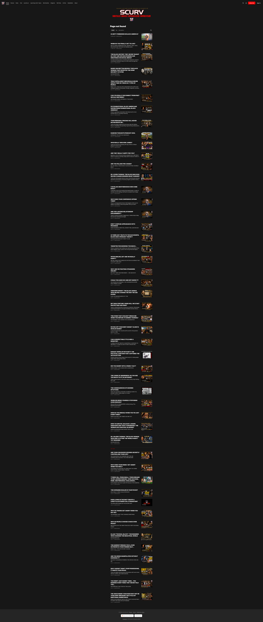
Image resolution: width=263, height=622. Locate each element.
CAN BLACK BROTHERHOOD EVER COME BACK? (124, 187)
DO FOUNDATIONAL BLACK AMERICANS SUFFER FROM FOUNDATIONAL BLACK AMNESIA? (124, 108)
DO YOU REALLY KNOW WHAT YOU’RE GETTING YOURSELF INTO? (124, 166)
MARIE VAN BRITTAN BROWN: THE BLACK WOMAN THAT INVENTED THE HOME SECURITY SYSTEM (124, 70)
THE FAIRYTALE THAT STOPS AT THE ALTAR (121, 586)
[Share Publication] (246, 3)
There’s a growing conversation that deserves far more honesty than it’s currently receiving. (123, 112)
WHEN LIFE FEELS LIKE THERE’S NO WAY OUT (121, 416)
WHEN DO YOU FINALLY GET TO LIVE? (123, 43)
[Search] (243, 3)
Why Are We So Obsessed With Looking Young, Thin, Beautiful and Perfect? (123, 404)
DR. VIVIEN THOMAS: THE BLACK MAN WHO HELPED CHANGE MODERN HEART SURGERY (125, 175)
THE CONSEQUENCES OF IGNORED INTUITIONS (122, 389)
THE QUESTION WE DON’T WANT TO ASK (120, 238)
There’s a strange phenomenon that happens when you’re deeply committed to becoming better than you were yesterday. (124, 203)
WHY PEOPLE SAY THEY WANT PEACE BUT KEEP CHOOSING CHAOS (125, 526)
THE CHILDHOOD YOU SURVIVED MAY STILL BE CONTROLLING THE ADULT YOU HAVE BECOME (122, 456)
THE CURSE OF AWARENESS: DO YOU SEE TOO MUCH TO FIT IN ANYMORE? (124, 376)
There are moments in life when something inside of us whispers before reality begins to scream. (124, 392)
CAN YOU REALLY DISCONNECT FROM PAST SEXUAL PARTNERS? (125, 96)
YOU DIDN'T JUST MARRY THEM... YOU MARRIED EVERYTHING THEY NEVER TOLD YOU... (125, 582)
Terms (134, 612)
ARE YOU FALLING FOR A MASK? (121, 164)
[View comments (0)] (121, 38)
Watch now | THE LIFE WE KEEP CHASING (120, 549)
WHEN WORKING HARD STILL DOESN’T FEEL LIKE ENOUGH (125, 227)
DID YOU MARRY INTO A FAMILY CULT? (123, 366)
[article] (131, 37)
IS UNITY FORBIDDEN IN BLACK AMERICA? (124, 34)
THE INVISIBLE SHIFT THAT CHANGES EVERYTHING (123, 514)
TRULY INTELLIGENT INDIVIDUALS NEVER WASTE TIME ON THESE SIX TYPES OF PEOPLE (124, 83)
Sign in (259, 3)
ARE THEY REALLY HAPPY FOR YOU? (123, 153)
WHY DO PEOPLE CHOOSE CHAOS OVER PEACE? (124, 522)
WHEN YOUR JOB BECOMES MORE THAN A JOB (122, 429)
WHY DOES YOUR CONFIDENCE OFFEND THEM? (124, 200)
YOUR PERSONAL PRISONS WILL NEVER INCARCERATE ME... (124, 121)
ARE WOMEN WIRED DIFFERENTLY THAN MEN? (122, 99)
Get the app (138, 615)
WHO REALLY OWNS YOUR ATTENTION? (120, 492)
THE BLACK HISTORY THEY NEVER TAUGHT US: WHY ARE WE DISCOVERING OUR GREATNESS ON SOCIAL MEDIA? (125, 56)
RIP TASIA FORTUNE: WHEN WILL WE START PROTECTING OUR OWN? (125, 304)
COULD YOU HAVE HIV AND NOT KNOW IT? (124, 280)
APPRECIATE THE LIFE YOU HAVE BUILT (120, 135)
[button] (7, 3)
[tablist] (118, 30)
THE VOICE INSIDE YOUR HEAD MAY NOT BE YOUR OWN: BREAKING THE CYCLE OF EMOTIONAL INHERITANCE (125, 595)
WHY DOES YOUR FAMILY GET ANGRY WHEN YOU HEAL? (123, 465)
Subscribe (251, 3)
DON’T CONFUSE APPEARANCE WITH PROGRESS (123, 225)
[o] (146, 36)
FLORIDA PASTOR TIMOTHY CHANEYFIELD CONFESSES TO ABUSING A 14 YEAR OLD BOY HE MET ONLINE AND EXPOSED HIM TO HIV (124, 343)
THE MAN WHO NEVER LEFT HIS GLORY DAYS (121, 503)
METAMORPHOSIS (115, 74)
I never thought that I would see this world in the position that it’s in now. (124, 331)
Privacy (130, 612)
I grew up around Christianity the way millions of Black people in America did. (124, 145)
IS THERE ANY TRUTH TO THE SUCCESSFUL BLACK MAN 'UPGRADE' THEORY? (125, 236)
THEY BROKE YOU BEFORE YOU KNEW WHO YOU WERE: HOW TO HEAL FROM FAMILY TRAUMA (124, 469)
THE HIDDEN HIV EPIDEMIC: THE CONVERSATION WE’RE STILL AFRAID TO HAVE (124, 282)
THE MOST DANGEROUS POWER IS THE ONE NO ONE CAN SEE (124, 560)
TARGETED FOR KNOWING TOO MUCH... (124, 246)
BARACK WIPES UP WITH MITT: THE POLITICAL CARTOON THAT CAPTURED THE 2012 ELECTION (125, 353)
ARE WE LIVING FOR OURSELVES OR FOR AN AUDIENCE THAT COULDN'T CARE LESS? (125, 261)
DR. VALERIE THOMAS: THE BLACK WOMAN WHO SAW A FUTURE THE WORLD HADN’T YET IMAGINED (125, 438)
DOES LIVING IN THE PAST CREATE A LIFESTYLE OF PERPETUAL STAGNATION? (124, 500)
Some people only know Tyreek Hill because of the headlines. (125, 482)
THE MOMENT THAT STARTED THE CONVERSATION (123, 319)
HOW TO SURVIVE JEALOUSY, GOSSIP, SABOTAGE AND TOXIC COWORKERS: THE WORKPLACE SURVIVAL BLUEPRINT (124, 425)
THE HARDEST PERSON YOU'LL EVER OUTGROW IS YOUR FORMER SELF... (123, 546)
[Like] (111, 38)
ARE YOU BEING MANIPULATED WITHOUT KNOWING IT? (124, 557)
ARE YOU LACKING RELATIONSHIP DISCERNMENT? (122, 212)
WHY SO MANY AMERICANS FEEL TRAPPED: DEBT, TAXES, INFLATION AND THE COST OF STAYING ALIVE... (124, 46)
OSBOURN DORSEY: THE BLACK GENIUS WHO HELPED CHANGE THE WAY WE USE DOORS (124, 292)
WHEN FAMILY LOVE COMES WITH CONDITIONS (122, 368)
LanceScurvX (119, 36)
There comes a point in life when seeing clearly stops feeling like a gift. (125, 380)
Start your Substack (128, 615)
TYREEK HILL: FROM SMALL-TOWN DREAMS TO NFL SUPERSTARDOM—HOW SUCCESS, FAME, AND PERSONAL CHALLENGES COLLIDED (125, 479)
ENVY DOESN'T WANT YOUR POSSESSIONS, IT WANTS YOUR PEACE (125, 569)
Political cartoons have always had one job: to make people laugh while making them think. (125, 358)
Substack (125, 619)
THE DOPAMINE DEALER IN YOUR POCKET (124, 490)
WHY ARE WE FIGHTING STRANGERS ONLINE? (123, 270)
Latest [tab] (113, 30)
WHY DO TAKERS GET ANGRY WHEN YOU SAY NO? (124, 511)
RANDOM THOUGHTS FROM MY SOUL (123, 133)
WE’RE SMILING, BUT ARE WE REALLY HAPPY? (123, 257)
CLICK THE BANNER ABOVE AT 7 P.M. (119, 296)
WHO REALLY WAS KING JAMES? (121, 142)
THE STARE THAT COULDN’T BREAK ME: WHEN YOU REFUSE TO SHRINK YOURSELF (124, 317)
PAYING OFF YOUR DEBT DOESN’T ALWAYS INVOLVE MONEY (125, 328)
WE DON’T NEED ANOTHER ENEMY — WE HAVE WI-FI (123, 272)
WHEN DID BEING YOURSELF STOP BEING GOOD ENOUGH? (124, 401)
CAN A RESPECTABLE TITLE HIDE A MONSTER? (122, 340)
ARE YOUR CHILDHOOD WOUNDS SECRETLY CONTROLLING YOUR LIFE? (125, 453)
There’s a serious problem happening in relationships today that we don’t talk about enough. (125, 216)
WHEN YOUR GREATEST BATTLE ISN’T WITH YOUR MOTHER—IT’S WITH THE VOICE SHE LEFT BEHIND (125, 600)
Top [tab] (116, 30)
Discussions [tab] (121, 30)
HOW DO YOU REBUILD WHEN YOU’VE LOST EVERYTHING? (125, 413)
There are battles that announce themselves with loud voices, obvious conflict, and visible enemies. (125, 573)
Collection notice (140, 612)
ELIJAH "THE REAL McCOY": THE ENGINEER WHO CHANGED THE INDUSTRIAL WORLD (125, 535)
